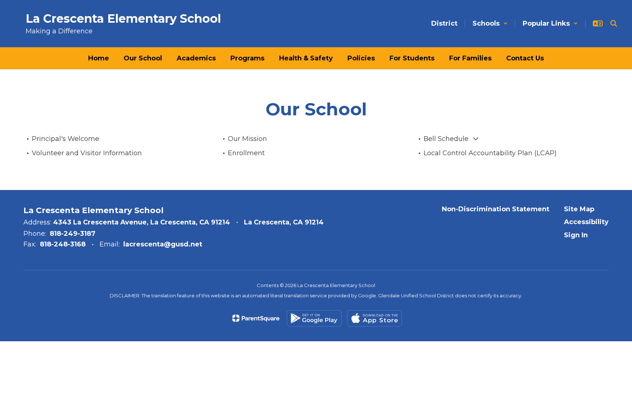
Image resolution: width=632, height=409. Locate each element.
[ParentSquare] (255, 318)
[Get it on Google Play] (314, 318)
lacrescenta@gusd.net (162, 244)
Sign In (576, 235)
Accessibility (586, 222)
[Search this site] (613, 23)
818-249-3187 (72, 234)
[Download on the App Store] (374, 318)
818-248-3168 (63, 244)
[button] (490, 23)
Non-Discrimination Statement (495, 209)
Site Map (579, 209)
